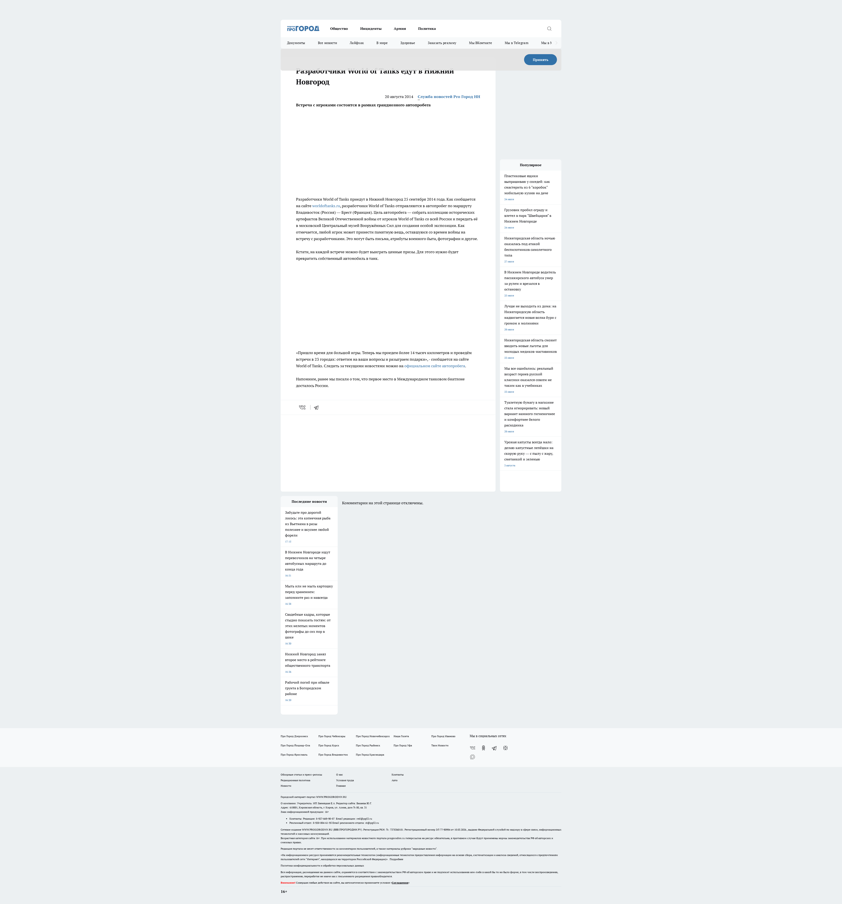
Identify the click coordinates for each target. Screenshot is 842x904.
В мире (382, 43)
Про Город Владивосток (333, 754)
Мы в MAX (549, 43)
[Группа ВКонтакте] (472, 748)
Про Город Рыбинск (368, 745)
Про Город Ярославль (294, 754)
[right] (556, 43)
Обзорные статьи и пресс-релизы (301, 774)
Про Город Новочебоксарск (373, 736)
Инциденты (371, 28)
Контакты (398, 774)
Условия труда (345, 780)
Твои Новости (439, 745)
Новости (286, 785)
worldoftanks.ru (326, 205)
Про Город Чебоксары (331, 736)
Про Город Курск (328, 745)
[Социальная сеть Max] (472, 756)
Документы (296, 43)
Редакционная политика (295, 780)
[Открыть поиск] (549, 28)
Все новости (327, 43)
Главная (341, 785)
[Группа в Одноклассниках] (483, 748)
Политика (427, 28)
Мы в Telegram (516, 43)
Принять (540, 59)
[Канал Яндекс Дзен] (505, 748)
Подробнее (396, 859)
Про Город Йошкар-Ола (295, 745)
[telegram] (317, 407)
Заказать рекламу (442, 43)
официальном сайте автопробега (434, 365)
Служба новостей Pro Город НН (449, 96)
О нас (339, 774)
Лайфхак (357, 43)
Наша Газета (401, 736)
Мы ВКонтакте (480, 43)
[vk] (303, 407)
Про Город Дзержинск (294, 736)
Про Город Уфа (403, 745)
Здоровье (407, 43)
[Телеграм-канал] (494, 748)
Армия (400, 28)
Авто (395, 780)
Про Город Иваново (443, 736)
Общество (339, 28)
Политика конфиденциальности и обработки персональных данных (322, 865)
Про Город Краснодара (370, 754)
